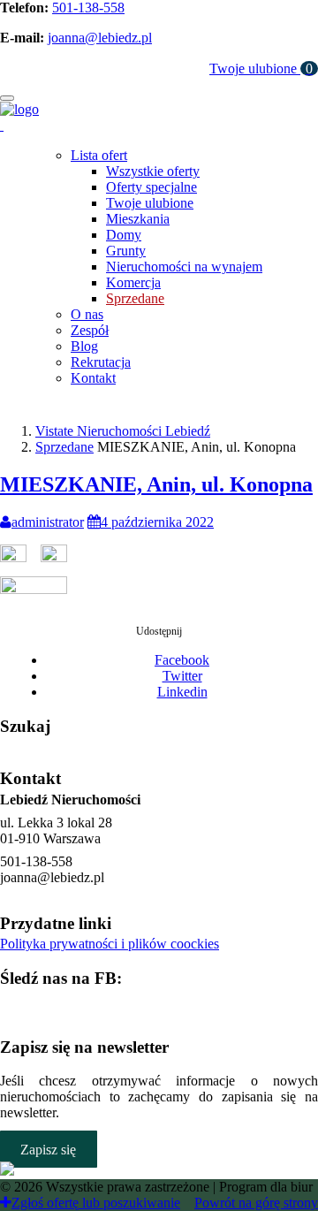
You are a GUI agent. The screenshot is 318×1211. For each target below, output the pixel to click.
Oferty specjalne (151, 186)
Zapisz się (48, 1148)
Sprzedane (135, 298)
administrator (47, 521)
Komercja (133, 282)
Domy (123, 234)
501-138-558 (88, 7)
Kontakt (93, 377)
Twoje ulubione (261, 68)
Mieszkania (138, 218)
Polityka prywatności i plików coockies (109, 943)
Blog (84, 346)
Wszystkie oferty (153, 171)
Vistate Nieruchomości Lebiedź (122, 430)
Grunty (126, 250)
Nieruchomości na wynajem (184, 266)
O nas (87, 314)
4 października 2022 (157, 521)
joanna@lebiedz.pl (100, 37)
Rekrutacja (101, 361)
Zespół (90, 330)
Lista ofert (99, 155)
